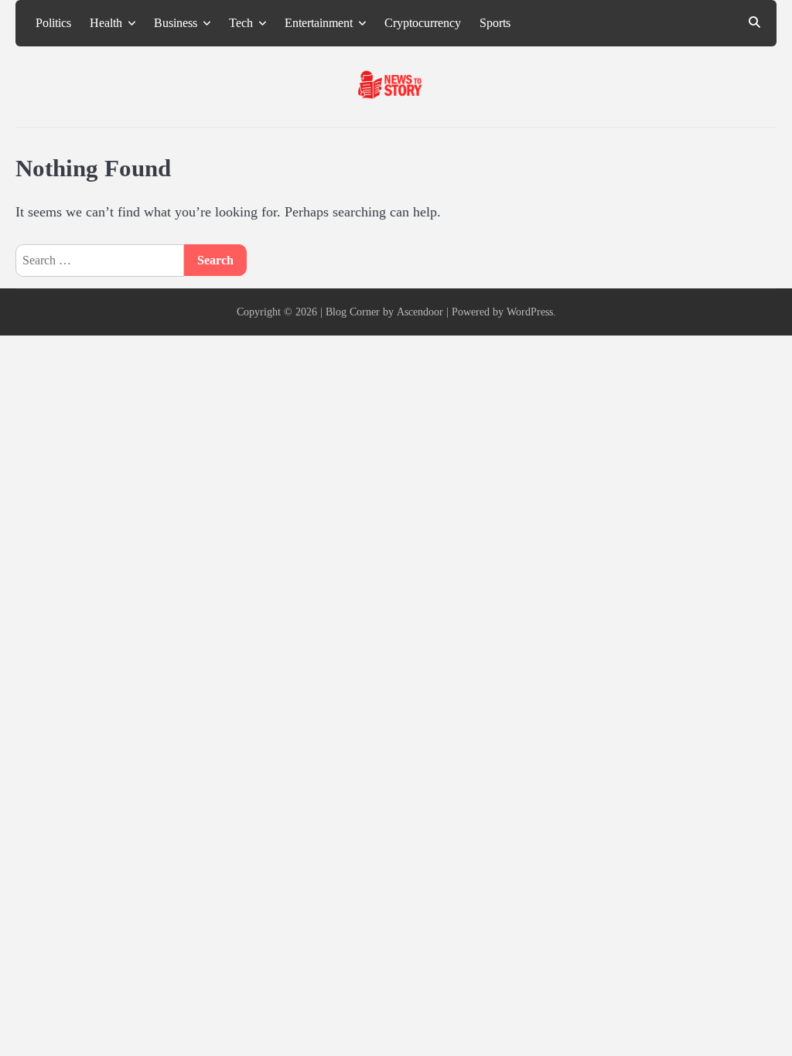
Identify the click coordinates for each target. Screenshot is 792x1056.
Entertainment (319, 22)
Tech (241, 22)
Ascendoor (420, 312)
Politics (53, 22)
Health (106, 22)
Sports (495, 22)
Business (175, 22)
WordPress (530, 312)
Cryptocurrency (422, 22)
